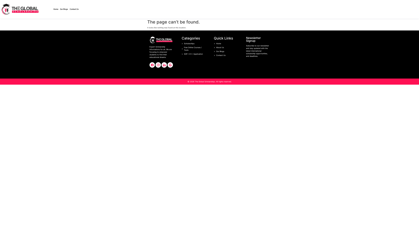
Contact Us (74, 9)
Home (55, 9)
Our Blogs (64, 9)
